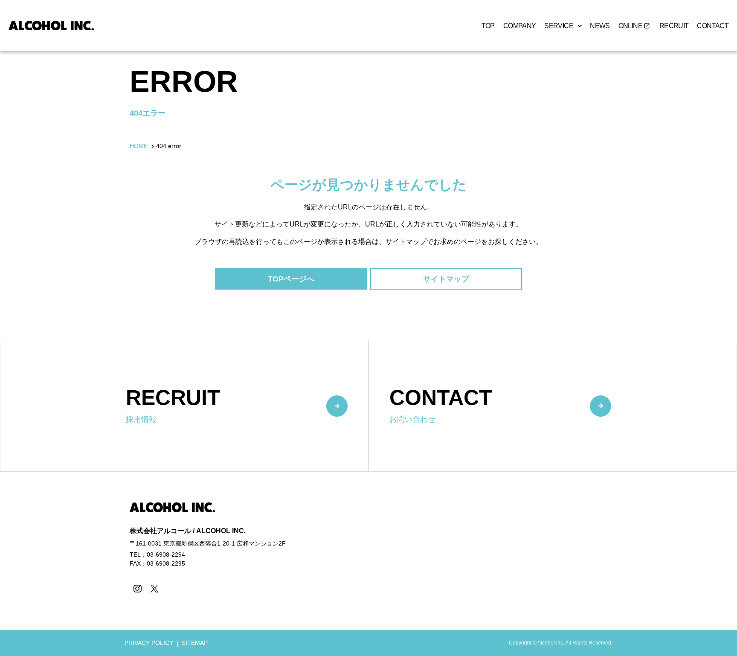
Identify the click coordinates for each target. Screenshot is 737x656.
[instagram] (137, 588)
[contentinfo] (368, 563)
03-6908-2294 (166, 554)
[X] (154, 588)
